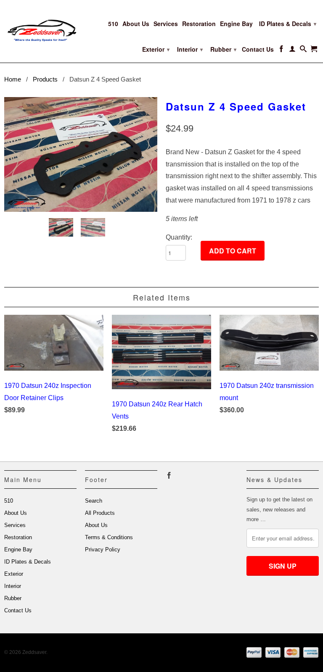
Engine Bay (236, 24)
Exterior (155, 49)
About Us (135, 24)
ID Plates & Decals (287, 23)
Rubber (223, 49)
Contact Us (258, 49)
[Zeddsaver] (40, 25)
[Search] (303, 50)
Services (166, 24)
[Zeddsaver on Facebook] (281, 50)
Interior (190, 49)
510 (113, 24)
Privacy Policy (102, 549)
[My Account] (292, 50)
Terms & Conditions (109, 537)
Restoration (199, 24)
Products (45, 79)
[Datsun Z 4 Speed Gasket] (80, 154)
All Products (100, 513)
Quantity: (179, 237)
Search (93, 501)
